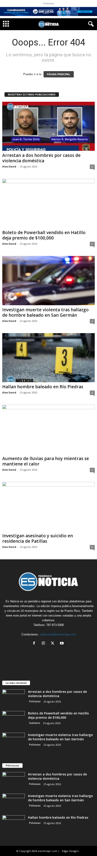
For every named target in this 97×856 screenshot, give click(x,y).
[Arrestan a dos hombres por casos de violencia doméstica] (48, 126)
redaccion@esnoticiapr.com (58, 634)
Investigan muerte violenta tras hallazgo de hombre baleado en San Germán (45, 312)
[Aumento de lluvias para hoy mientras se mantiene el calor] (48, 429)
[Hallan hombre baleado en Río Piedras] (48, 357)
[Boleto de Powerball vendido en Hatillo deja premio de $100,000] (48, 203)
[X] (53, 643)
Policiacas (35, 701)
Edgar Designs (70, 851)
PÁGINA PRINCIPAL (58, 74)
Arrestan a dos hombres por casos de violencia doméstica (41, 158)
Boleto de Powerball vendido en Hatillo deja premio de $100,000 (43, 235)
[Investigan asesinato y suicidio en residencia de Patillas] (48, 506)
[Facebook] (35, 643)
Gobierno (34, 723)
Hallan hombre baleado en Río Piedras (42, 387)
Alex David (9, 166)
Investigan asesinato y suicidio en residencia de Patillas (37, 538)
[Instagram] (44, 643)
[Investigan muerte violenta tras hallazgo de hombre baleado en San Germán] (48, 280)
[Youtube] (62, 643)
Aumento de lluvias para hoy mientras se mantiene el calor (45, 461)
